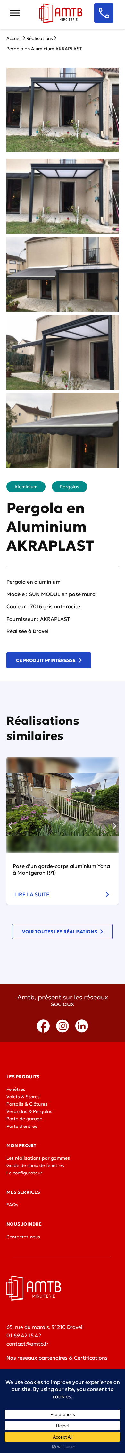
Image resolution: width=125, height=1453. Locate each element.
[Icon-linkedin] (81, 1026)
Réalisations (39, 38)
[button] (10, 826)
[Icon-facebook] (43, 1026)
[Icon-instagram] (62, 1026)
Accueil (14, 38)
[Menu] (15, 13)
